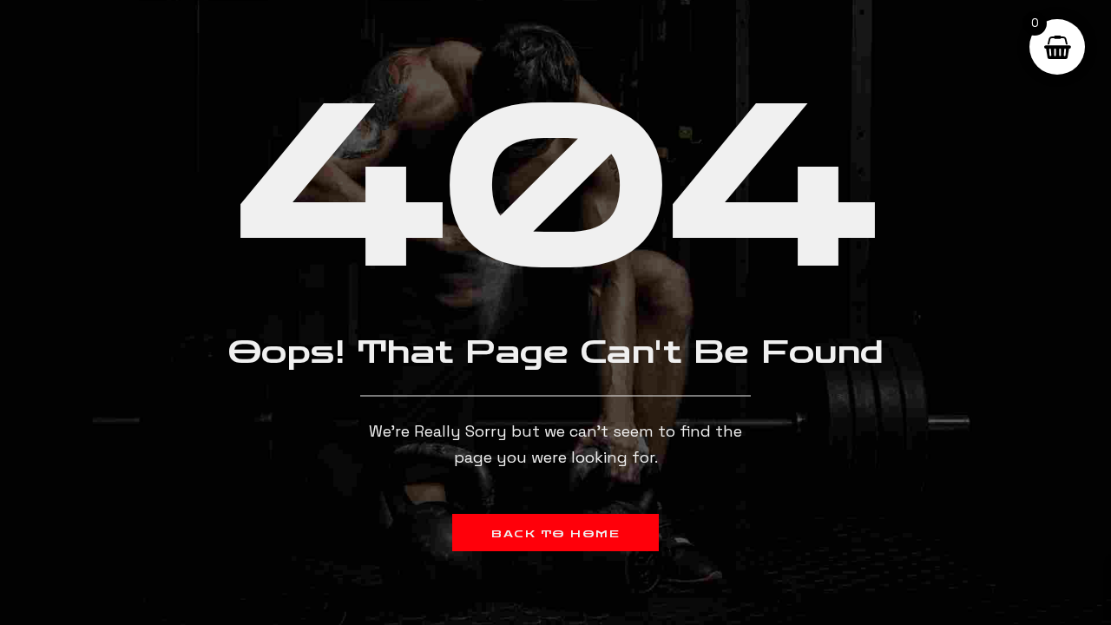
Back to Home (555, 534)
